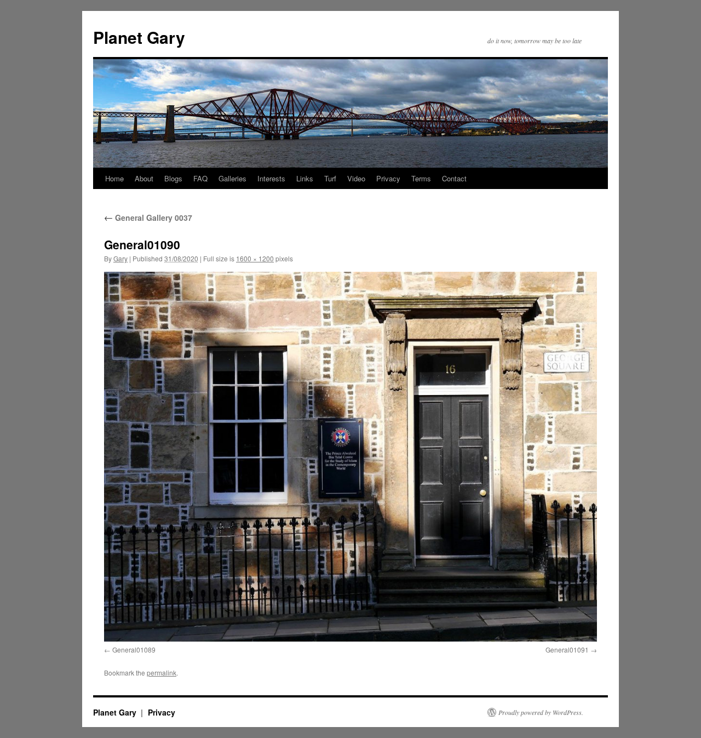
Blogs (173, 178)
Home (114, 178)
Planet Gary (139, 37)
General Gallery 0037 (148, 217)
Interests (271, 178)
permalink (161, 672)
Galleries (232, 178)
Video (356, 178)
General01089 (134, 649)
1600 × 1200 (255, 258)
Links (304, 178)
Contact (454, 178)
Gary (120, 258)
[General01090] (350, 457)
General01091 (567, 649)
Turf (330, 178)
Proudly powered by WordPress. (540, 712)
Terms (421, 178)
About (144, 178)
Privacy (388, 178)
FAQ (200, 178)
